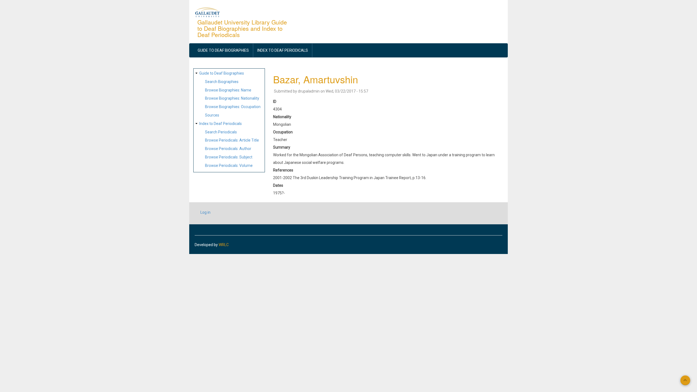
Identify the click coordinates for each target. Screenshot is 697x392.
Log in (205, 212)
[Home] (207, 12)
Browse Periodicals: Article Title (232, 140)
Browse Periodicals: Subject (228, 157)
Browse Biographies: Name (228, 90)
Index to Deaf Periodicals (282, 50)
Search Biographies (222, 81)
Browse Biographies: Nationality (232, 98)
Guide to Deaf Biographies (223, 50)
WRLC (224, 245)
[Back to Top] (685, 380)
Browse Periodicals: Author (228, 148)
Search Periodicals (221, 132)
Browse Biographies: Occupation (233, 107)
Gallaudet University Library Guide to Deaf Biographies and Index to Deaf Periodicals (242, 28)
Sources (212, 115)
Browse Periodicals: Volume (229, 165)
